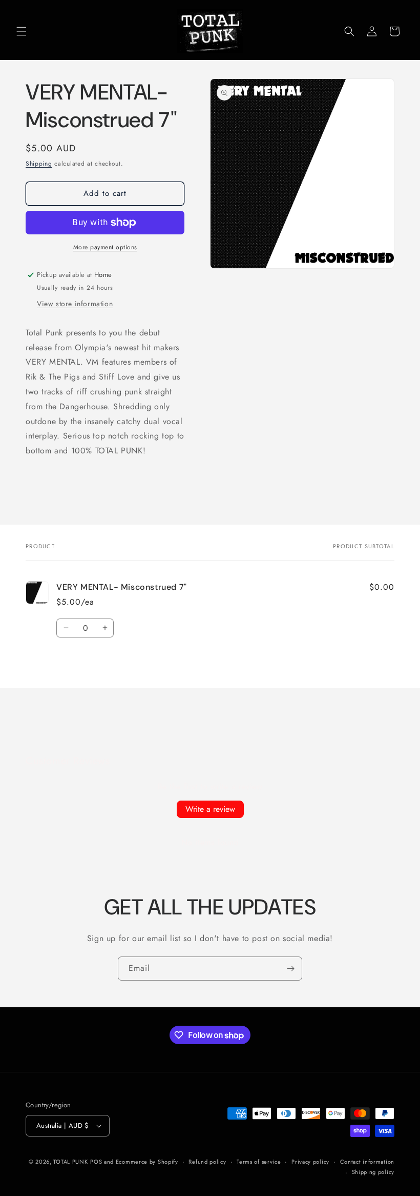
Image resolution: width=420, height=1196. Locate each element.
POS (96, 1162)
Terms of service (259, 1162)
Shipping (39, 163)
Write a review (210, 809)
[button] (21, 31)
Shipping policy (373, 1172)
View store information (75, 303)
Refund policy (207, 1162)
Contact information (367, 1162)
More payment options (105, 247)
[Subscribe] (290, 968)
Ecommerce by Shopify (147, 1162)
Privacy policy (310, 1162)
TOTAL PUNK (70, 1162)
